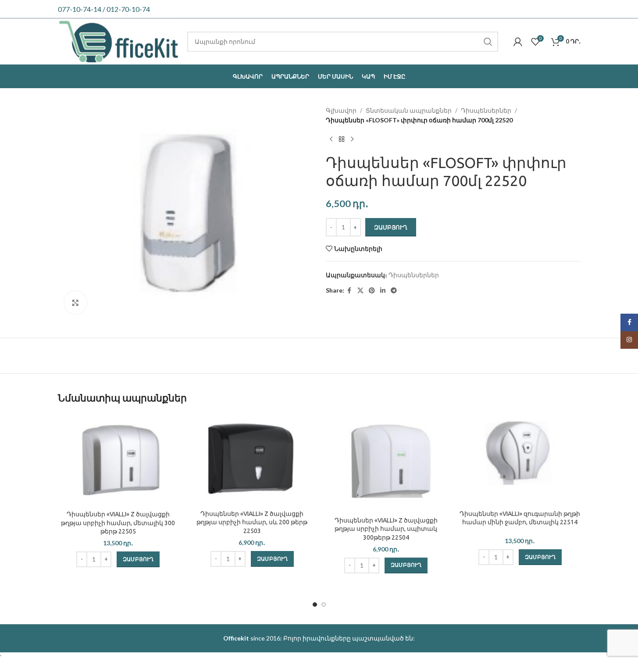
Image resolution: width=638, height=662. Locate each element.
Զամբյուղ (390, 227)
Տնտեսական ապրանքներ (409, 110)
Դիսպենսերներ (486, 110)
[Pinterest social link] (372, 291)
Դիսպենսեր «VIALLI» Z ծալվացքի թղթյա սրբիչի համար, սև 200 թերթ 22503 (251, 522)
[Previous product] (331, 139)
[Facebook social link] (349, 291)
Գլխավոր (341, 110)
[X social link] (360, 291)
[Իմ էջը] (518, 41)
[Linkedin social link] (383, 291)
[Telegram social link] (393, 291)
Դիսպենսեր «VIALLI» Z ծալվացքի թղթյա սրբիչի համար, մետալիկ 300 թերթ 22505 (118, 523)
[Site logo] (118, 40)
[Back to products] (341, 139)
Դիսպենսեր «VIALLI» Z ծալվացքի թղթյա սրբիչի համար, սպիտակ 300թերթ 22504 (386, 529)
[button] (138, 559)
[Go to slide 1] (315, 604)
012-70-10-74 (128, 9)
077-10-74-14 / (82, 9)
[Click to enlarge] (75, 302)
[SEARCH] (488, 42)
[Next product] (352, 139)
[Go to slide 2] (323, 604)
